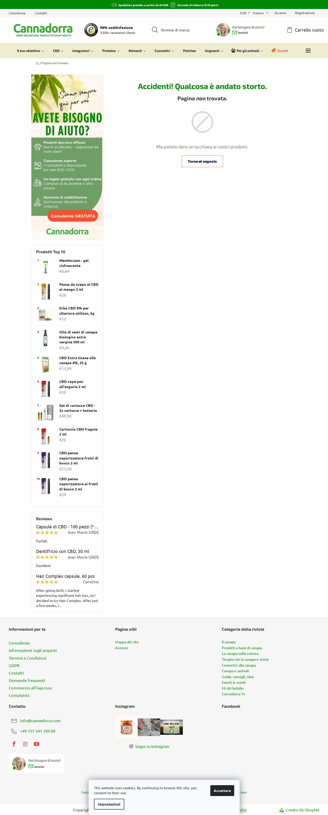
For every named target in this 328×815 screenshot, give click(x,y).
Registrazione (305, 13)
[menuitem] (30, 50)
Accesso (121, 648)
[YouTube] (36, 744)
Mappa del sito (127, 642)
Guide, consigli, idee (238, 677)
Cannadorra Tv (233, 694)
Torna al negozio (202, 161)
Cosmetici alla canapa (239, 665)
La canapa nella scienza (240, 653)
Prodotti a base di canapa (242, 648)
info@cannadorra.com (40, 720)
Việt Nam (240, 792)
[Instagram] (25, 744)
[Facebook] (14, 744)
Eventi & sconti (234, 682)
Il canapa (229, 642)
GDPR (14, 665)
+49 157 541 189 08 (37, 730)
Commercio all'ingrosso (30, 687)
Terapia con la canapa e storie (245, 659)
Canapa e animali (235, 671)
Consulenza (17, 13)
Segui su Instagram (152, 746)
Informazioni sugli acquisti (33, 650)
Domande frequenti (27, 680)
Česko (85, 792)
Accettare (222, 790)
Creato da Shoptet (302, 809)
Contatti (41, 13)
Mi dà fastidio (232, 688)
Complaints (19, 695)
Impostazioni (109, 804)
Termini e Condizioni (27, 658)
